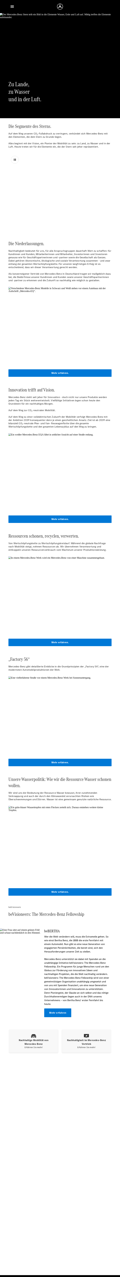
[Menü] (12, 6)
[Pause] (15, 160)
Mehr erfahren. (60, 373)
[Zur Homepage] (60, 6)
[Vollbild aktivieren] (105, 221)
